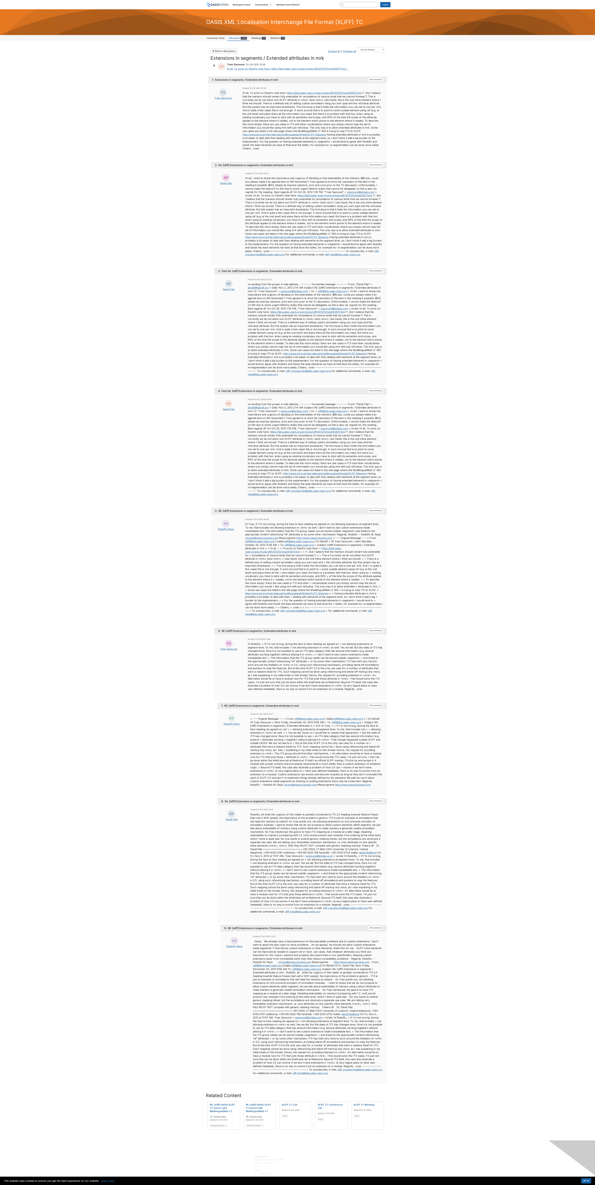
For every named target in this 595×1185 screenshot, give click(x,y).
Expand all (334, 51)
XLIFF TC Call (289, 1104)
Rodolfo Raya (226, 529)
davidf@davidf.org (258, 287)
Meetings (258, 38)
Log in (385, 4)
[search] (342, 4)
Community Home (216, 38)
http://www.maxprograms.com (314, 538)
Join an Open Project (309, 1161)
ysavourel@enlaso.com (360, 192)
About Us (348, 1156)
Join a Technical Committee (313, 1166)
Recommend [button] (376, 79)
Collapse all (349, 51)
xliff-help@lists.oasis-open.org (342, 254)
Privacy (347, 1159)
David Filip (226, 183)
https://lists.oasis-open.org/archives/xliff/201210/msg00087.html (323, 92)
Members (277, 38)
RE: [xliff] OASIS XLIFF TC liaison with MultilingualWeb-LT (222, 1108)
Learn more (108, 1180)
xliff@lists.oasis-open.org (332, 291)
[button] (263, 4)
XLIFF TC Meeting (364, 1104)
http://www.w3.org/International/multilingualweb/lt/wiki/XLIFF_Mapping (284, 134)
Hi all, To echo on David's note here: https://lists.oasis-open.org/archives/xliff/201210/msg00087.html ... (287, 68)
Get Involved (305, 1156)
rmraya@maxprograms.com (261, 538)
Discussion (237, 38)
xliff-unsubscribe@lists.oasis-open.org (308, 371)
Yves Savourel (223, 98)
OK (587, 1180)
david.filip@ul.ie (368, 852)
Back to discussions (225, 51)
